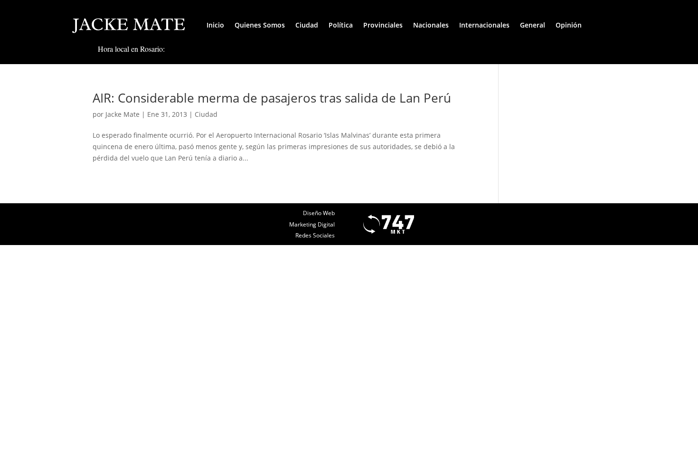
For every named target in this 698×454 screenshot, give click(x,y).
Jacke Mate (122, 114)
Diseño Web (319, 213)
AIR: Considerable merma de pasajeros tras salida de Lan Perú (272, 97)
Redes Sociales (315, 235)
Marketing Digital (312, 224)
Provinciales (383, 24)
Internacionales (484, 24)
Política (341, 24)
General (532, 24)
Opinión (569, 24)
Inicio (215, 24)
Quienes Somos (260, 24)
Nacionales (431, 24)
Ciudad (306, 24)
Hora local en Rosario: (131, 49)
